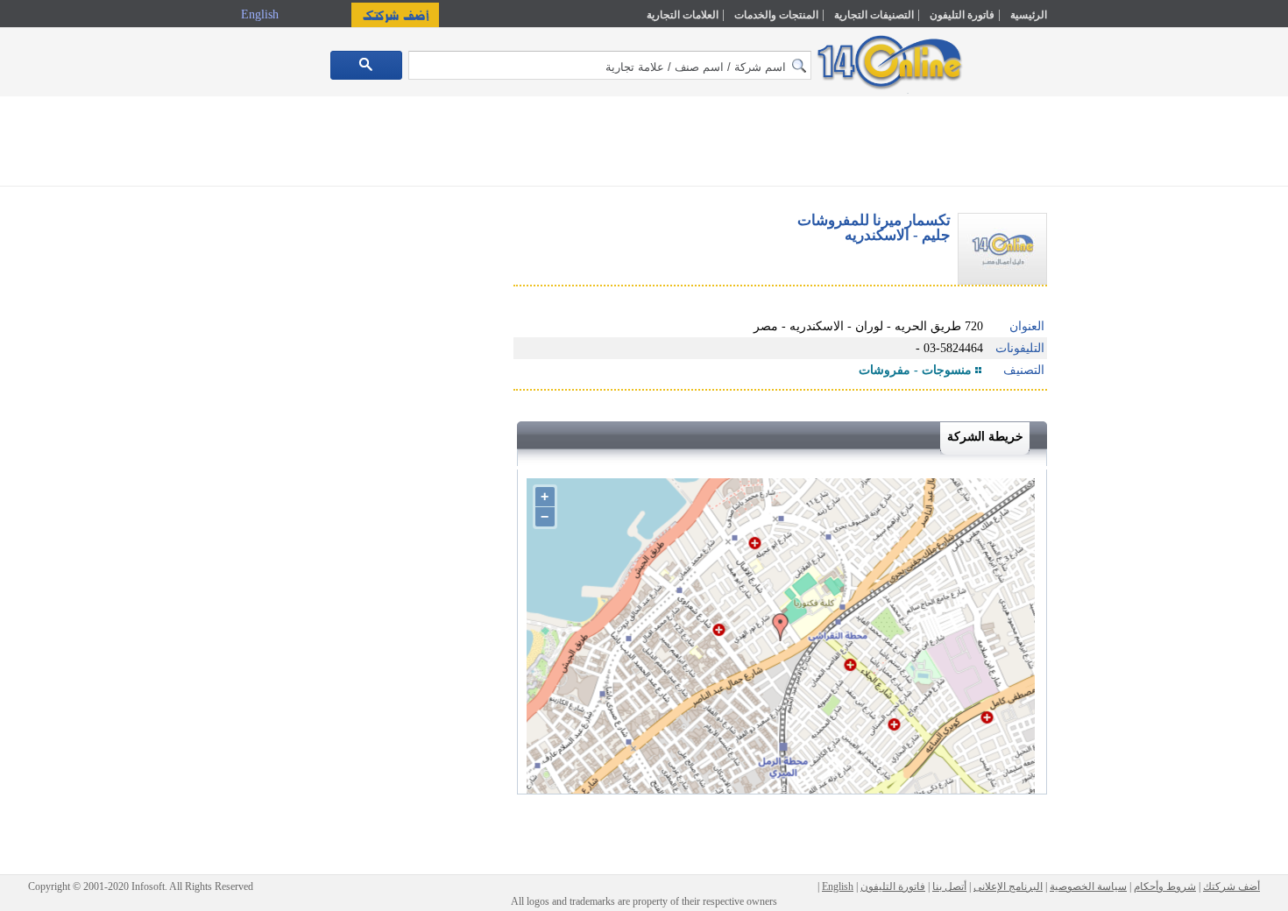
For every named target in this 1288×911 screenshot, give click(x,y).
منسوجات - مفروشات (915, 370)
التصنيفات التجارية (874, 15)
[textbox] (609, 65)
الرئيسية (1028, 15)
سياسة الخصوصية (1088, 886)
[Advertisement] (1123, 374)
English (261, 14)
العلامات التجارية (682, 15)
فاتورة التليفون (962, 15)
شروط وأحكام (1165, 886)
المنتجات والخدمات (776, 15)
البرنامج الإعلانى (1008, 886)
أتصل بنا (949, 886)
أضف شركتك (1231, 886)
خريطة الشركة (985, 436)
